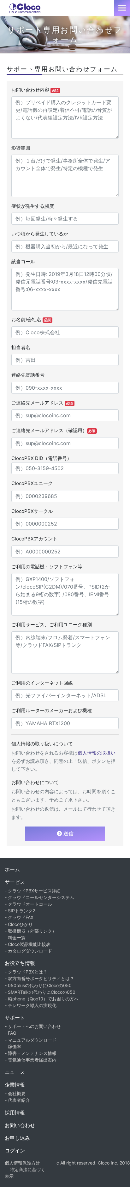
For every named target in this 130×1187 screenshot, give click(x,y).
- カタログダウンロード (28, 951)
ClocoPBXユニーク (32, 483)
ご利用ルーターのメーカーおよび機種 (51, 710)
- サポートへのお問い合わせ (33, 1026)
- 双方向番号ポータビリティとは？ (39, 978)
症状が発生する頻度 (32, 206)
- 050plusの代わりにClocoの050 (38, 985)
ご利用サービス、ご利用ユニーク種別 (51, 625)
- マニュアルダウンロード (30, 1040)
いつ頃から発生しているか (39, 234)
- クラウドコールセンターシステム (39, 897)
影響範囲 (20, 148)
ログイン (15, 1150)
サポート (15, 1017)
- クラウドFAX (19, 917)
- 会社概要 (15, 1093)
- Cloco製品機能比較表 (27, 944)
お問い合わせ (20, 1125)
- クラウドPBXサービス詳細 (33, 890)
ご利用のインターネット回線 (42, 683)
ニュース (15, 1072)
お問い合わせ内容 (35, 90)
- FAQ (10, 1033)
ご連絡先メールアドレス (42, 403)
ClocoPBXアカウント (34, 539)
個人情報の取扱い (96, 753)
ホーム (12, 869)
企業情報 (15, 1085)
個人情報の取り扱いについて (42, 744)
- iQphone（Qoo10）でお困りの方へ (42, 998)
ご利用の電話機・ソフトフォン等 (46, 567)
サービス (15, 882)
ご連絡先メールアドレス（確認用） (53, 430)
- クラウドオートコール (28, 904)
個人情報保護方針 (22, 1162)
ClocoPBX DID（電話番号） (41, 458)
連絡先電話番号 (27, 375)
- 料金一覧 (15, 937)
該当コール (23, 261)
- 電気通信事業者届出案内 (30, 1060)
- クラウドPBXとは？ (26, 971)
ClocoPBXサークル (32, 511)
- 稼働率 (13, 1046)
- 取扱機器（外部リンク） (30, 931)
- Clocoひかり (19, 924)
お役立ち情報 (20, 963)
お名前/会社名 (31, 319)
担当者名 (20, 347)
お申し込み (17, 1138)
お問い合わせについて (35, 782)
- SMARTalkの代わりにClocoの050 (40, 992)
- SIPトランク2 (20, 910)
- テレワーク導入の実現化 (30, 1005)
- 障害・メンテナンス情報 (30, 1053)
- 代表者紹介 (17, 1100)
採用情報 (15, 1112)
